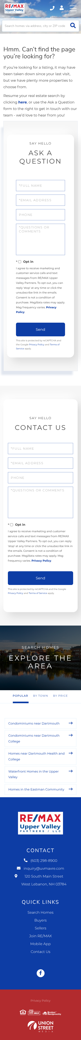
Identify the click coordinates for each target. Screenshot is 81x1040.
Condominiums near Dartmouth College (34, 738)
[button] (73, 26)
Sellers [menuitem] (40, 928)
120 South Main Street (44, 880)
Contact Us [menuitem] (40, 952)
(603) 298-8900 (52, 8)
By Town (40, 696)
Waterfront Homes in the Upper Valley (33, 774)
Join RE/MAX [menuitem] (40, 936)
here (22, 102)
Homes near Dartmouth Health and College (36, 756)
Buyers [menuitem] (40, 920)
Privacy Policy (36, 344)
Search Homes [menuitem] (40, 913)
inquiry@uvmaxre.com (44, 869)
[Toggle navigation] (73, 8)
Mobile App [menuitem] (40, 944)
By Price (60, 696)
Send (40, 329)
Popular (20, 696)
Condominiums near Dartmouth (34, 723)
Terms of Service (38, 593)
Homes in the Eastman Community (36, 789)
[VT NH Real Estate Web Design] (40, 1026)
